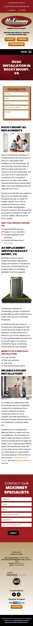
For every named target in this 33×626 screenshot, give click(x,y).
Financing (22, 39)
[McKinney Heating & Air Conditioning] (16, 21)
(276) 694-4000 (19, 565)
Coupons (10, 39)
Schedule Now (16, 44)
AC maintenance (18, 458)
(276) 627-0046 (24, 558)
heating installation (22, 460)
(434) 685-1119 (19, 563)
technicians (8, 243)
